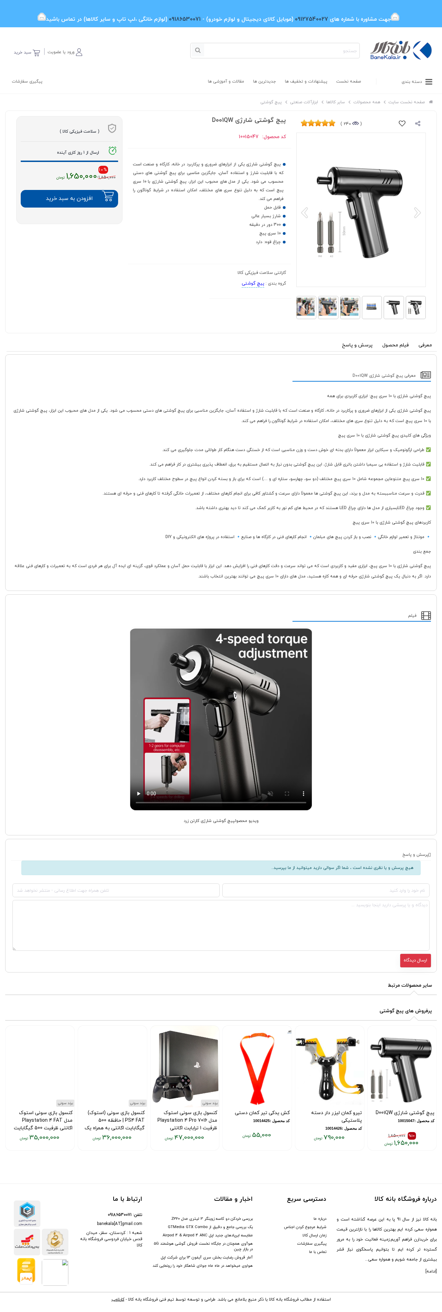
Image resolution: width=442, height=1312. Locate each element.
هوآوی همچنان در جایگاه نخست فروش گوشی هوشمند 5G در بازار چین (203, 1246)
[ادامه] (431, 1271)
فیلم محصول (395, 345)
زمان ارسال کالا (314, 1235)
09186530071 (120, 1215)
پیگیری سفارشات (27, 81)
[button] (65, 51)
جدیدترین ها (264, 81)
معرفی (425, 345)
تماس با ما (317, 1252)
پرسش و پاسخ (357, 345)
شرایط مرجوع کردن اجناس (305, 1227)
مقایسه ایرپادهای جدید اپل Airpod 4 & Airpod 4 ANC (208, 1235)
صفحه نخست (348, 81)
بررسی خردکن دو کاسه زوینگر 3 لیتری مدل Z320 (212, 1219)
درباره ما (320, 1219)
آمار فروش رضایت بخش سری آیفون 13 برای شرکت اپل (207, 1257)
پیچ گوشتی (253, 283)
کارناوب (118, 1299)
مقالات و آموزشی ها (226, 81)
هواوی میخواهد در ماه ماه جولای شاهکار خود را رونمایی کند (203, 1265)
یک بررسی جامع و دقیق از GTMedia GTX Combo (210, 1227)
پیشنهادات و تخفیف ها (306, 81)
